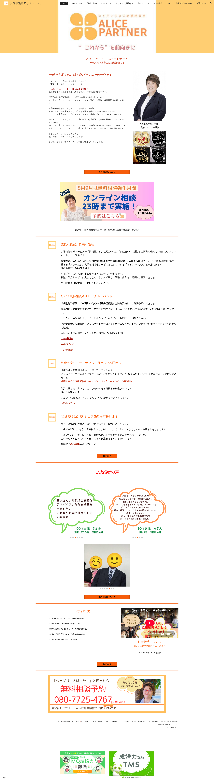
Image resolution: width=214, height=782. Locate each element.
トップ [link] (64, 3)
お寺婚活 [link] (158, 3)
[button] (211, 3)
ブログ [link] (169, 3)
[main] (107, 60)
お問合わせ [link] (201, 3)
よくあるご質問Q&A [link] (124, 3)
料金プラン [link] (106, 3)
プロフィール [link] (77, 3)
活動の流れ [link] (92, 3)
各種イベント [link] (144, 3)
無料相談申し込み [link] (184, 3)
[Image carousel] (76, 510)
